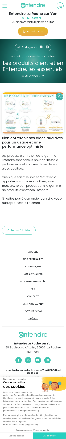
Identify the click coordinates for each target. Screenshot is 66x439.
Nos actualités (33, 274)
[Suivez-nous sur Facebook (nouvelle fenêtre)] (18, 360)
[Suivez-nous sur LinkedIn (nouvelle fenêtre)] (28, 360)
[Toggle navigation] (4, 6)
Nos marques (33, 266)
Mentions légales (33, 304)
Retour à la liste (21, 230)
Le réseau (33, 318)
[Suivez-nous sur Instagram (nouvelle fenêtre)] (47, 360)
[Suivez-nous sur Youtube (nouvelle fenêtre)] (38, 360)
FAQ (33, 289)
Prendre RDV (35, 31)
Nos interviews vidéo (33, 281)
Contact (33, 296)
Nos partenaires (33, 259)
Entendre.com (33, 311)
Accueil (33, 252)
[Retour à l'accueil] (33, 6)
